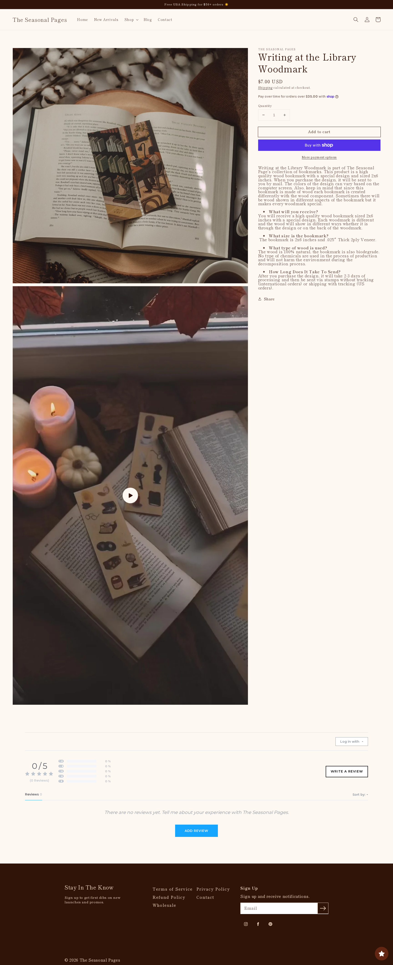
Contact (205, 897)
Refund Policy (169, 897)
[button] (131, 19)
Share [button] (269, 298)
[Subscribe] (322, 908)
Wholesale (164, 905)
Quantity (265, 105)
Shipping (265, 87)
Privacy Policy (213, 889)
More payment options (319, 157)
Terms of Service (173, 889)
